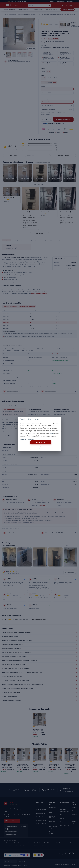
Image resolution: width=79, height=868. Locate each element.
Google (51, 433)
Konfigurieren (41, 446)
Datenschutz (31, 439)
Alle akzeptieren (40, 442)
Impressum (23, 439)
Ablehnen (41, 448)
